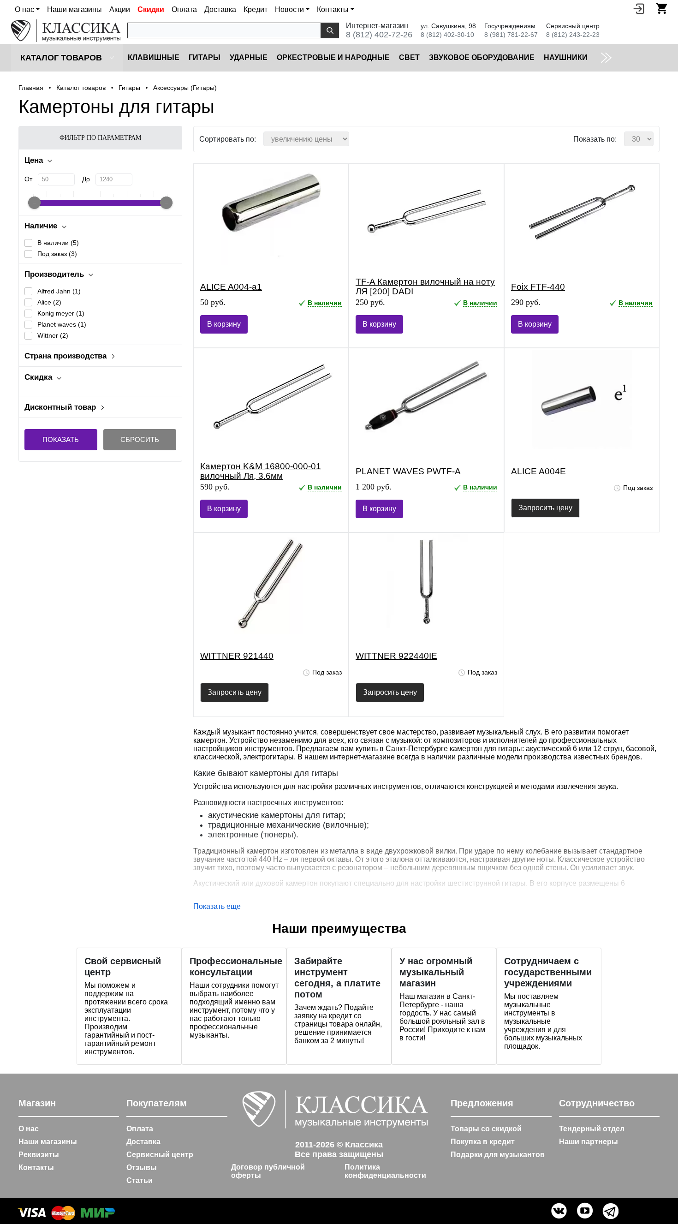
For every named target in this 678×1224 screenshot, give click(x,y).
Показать (60, 439)
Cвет (409, 57)
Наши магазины (74, 9)
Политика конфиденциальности (385, 1171)
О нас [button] (24, 9)
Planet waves (61, 324)
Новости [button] (289, 9)
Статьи (139, 1180)
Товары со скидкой (486, 1129)
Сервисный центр (159, 1154)
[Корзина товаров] (661, 8)
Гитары (204, 57)
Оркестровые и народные (333, 57)
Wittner (52, 335)
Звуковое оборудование (482, 57)
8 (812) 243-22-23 (573, 34)
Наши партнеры (588, 1142)
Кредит (256, 9)
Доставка (220, 9)
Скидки (150, 9)
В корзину (224, 324)
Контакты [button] (333, 9)
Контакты (36, 1167)
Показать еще (217, 906)
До (86, 179)
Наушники (566, 57)
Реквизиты (38, 1154)
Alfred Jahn (59, 291)
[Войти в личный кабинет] (638, 8)
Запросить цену (545, 508)
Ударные (249, 57)
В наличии (58, 242)
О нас (28, 1129)
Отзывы (141, 1167)
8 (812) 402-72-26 (379, 34)
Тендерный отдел (591, 1129)
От (28, 179)
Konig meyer (60, 313)
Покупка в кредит (483, 1142)
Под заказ (57, 253)
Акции (119, 9)
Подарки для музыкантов (498, 1154)
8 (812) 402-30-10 (447, 34)
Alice (49, 302)
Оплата (184, 9)
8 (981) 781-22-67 (511, 34)
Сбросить (139, 439)
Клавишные (153, 57)
